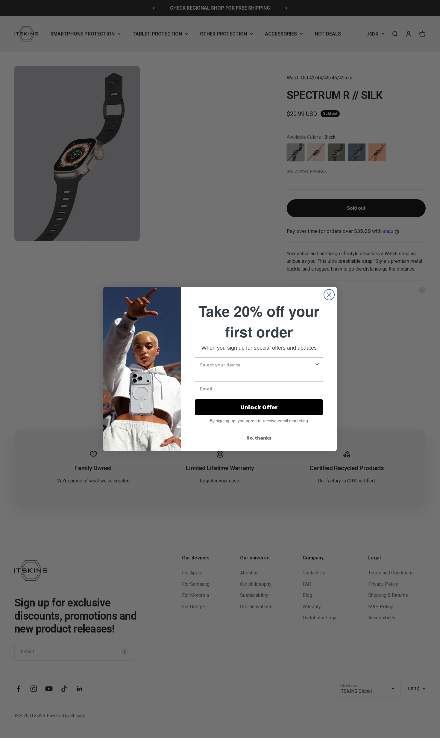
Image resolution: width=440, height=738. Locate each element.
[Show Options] (317, 364)
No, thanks (258, 437)
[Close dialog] (329, 294)
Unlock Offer (259, 407)
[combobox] (257, 364)
